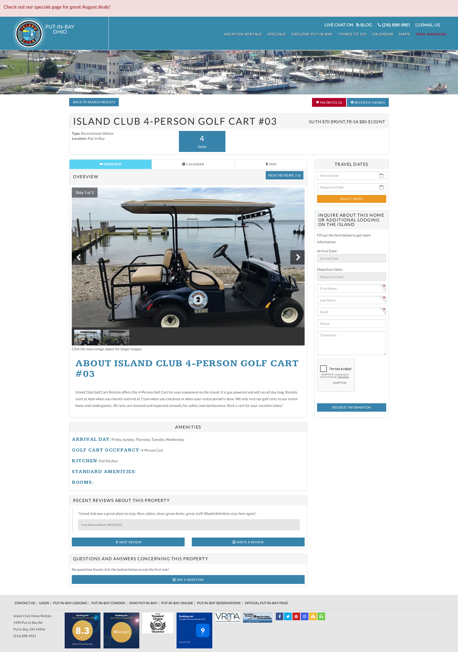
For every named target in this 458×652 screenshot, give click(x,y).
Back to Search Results (94, 102)
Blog (365, 24)
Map (272, 164)
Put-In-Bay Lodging (70, 603)
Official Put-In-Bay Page (266, 603)
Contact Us (25, 603)
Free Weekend (431, 34)
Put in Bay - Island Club (61, 33)
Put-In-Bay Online (177, 603)
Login (44, 603)
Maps (404, 34)
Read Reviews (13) (284, 175)
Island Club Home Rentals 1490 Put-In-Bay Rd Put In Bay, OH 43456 (32, 622)
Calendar (382, 34)
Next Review (129, 542)
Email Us (430, 24)
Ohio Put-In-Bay (143, 603)
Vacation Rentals (243, 34)
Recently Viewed (369, 102)
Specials (277, 34)
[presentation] (79, 257)
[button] (84, 192)
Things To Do (352, 34)
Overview (112, 164)
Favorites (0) (330, 102)
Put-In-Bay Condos (108, 603)
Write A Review (250, 542)
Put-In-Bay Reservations (219, 603)
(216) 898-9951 (395, 24)
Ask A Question (190, 580)
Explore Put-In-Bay (312, 34)
